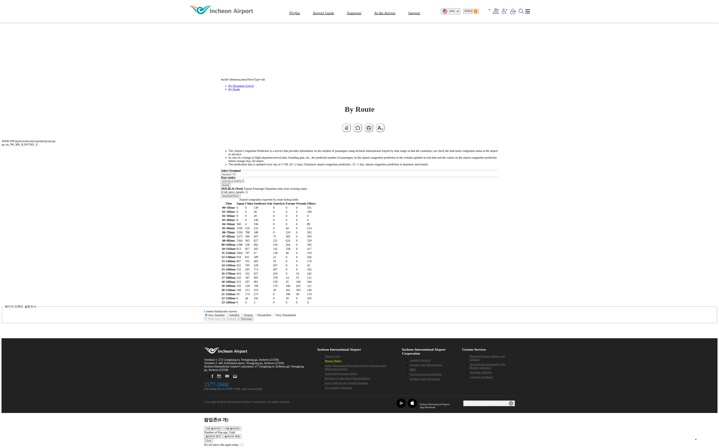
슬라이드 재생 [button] (232, 436)
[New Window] (495, 11)
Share (346, 128)
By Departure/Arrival (241, 85)
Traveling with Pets (481, 372)
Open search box (521, 11)
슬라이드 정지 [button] (213, 436)
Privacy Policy (333, 360)
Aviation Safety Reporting (424, 378)
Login (512, 11)
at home (230, 39)
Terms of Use (332, 356)
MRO (412, 369)
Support (414, 13)
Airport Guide (323, 13)
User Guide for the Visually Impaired (346, 383)
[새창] (401, 403)
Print (369, 128)
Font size (380, 128)
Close (208, 440)
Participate (246, 318)
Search (225, 185)
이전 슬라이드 (213, 428)
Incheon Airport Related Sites (485, 403)
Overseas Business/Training (425, 374)
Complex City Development (425, 364)
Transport (354, 13)
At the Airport (384, 13)
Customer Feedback (481, 377)
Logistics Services (419, 360)
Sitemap (527, 11)
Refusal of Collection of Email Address (347, 378)
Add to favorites (358, 128)
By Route (234, 89)
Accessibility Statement (338, 387)
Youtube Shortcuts (227, 376)
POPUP (470, 11)
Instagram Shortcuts (219, 376)
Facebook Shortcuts (212, 376)
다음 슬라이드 (232, 428)
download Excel (230, 195)
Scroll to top (705, 439)
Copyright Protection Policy (341, 373)
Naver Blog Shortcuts (235, 376)
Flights (294, 13)
